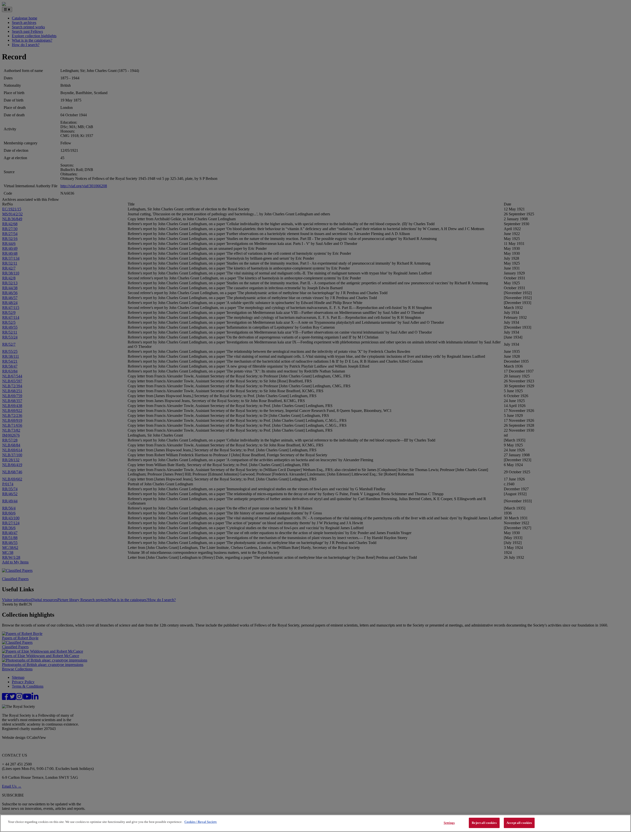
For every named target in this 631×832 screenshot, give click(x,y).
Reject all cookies (484, 823)
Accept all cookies (519, 823)
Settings (449, 823)
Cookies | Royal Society (200, 822)
